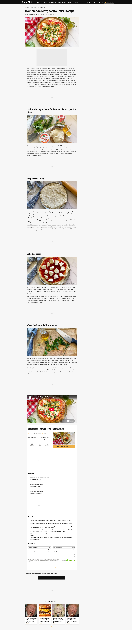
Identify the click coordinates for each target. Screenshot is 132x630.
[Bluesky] (94, 2)
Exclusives (52, 2)
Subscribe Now (51, 577)
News (45, 2)
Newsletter (110, 2)
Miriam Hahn (29, 14)
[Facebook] (85, 2)
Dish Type (33, 7)
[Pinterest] (92, 2)
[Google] (99, 2)
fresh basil (59, 82)
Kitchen (70, 2)
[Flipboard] (90, 2)
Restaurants (62, 2)
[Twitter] (87, 2)
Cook (76, 2)
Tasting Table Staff (39, 14)
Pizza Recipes (42, 7)
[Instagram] (97, 2)
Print (45, 433)
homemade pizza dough (50, 151)
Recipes (39, 2)
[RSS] (102, 2)
